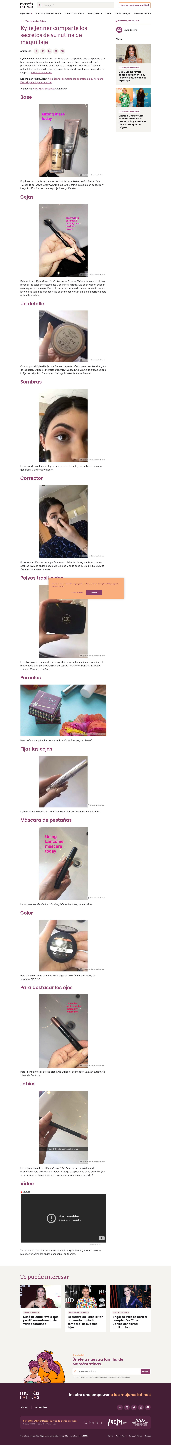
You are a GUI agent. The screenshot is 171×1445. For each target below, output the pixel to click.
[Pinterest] (134, 1407)
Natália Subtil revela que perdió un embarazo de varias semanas (40, 1320)
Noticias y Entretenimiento (129, 68)
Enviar (145, 1371)
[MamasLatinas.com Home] (26, 5)
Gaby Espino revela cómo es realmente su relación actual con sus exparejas (132, 76)
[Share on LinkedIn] (49, 51)
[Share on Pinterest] (56, 51)
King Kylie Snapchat (44, 88)
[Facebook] (120, 1407)
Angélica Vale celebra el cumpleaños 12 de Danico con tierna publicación (129, 1322)
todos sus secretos (41, 72)
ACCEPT (94, 592)
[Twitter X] (127, 1407)
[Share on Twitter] (43, 51)
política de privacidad (121, 1377)
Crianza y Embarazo (31, 1312)
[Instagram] (141, 1407)
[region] (86, 588)
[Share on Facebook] (36, 51)
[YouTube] (148, 1407)
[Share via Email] (62, 51)
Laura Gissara (130, 30)
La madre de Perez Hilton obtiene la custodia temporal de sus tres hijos (85, 1322)
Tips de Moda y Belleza (35, 21)
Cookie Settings (77, 592)
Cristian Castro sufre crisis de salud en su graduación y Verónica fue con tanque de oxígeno (132, 121)
